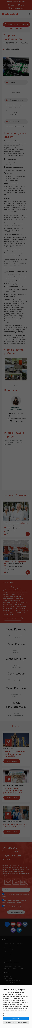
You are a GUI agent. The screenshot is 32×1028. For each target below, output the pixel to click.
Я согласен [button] (16, 1019)
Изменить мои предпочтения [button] (16, 1022)
